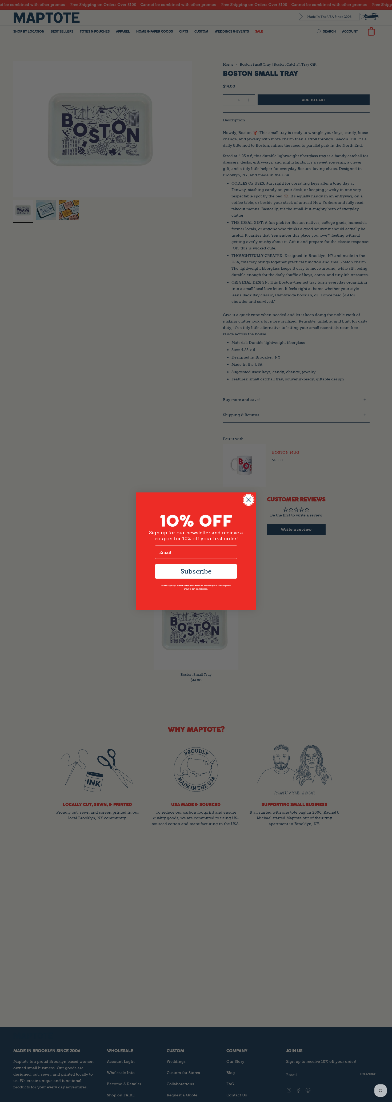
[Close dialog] (248, 500)
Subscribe (196, 571)
